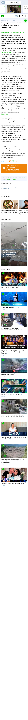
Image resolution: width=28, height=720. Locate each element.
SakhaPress (4, 115)
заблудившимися (7, 52)
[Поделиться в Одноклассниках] (10, 161)
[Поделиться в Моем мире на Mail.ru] (17, 161)
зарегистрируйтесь (10, 179)
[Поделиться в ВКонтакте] (6, 161)
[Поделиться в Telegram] (2, 161)
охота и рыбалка (14, 32)
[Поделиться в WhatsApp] (13, 161)
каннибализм (5, 32)
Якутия (22, 32)
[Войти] (22, 16)
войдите (22, 177)
